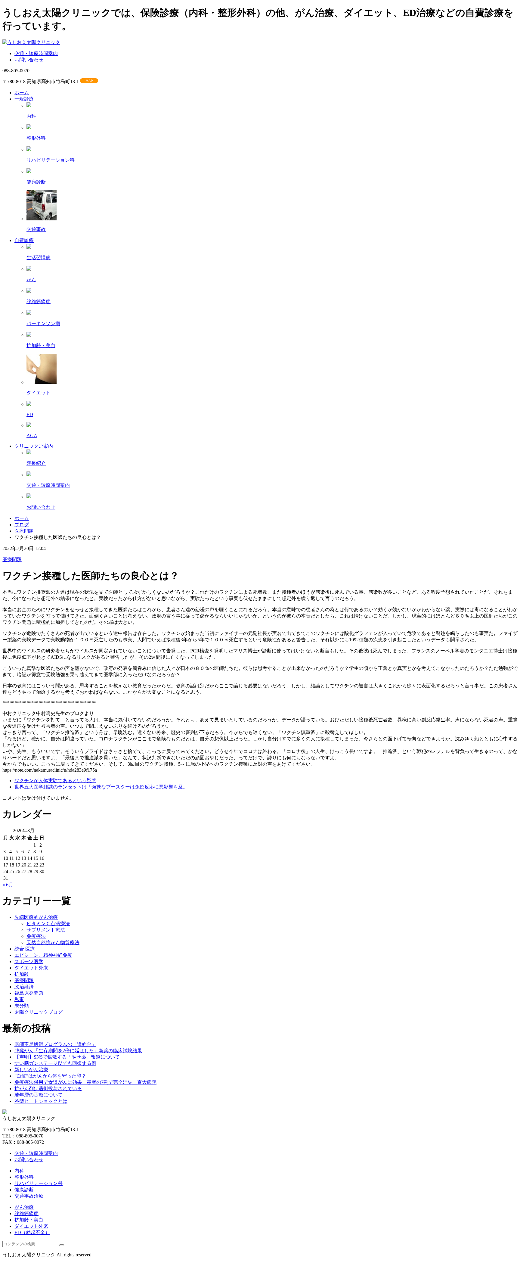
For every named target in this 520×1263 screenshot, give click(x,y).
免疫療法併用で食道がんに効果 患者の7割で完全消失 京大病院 (85, 1082)
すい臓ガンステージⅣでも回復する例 (55, 1063)
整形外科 (24, 1177)
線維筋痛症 (26, 1213)
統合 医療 (24, 948)
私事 (19, 999)
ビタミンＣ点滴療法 (48, 923)
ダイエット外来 (31, 967)
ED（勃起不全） (32, 1232)
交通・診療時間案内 (36, 53)
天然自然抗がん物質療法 (52, 942)
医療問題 (24, 531)
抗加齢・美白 (28, 1219)
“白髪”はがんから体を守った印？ (50, 1075)
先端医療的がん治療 (36, 917)
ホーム (21, 518)
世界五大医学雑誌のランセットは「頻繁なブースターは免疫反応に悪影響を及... (100, 786)
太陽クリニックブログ (38, 1012)
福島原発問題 (28, 993)
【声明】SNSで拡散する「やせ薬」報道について (67, 1056)
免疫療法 (36, 936)
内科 (19, 1170)
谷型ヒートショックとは (40, 1101)
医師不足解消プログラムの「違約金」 (55, 1044)
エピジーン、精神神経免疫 (43, 955)
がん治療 (24, 1207)
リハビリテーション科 (38, 1183)
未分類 (21, 1005)
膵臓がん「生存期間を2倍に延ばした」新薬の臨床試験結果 (78, 1050)
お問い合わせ (28, 59)
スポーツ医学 (28, 961)
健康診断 (24, 1189)
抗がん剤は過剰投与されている (48, 1088)
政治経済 (24, 986)
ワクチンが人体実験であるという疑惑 (55, 780)
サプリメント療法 (45, 929)
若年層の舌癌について (38, 1094)
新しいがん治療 (31, 1069)
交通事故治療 (28, 1196)
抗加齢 (21, 974)
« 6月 (7, 884)
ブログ (21, 524)
